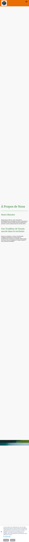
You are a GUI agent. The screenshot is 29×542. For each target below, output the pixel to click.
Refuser (13, 540)
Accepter (6, 540)
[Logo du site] (4, 3)
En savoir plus (6, 536)
